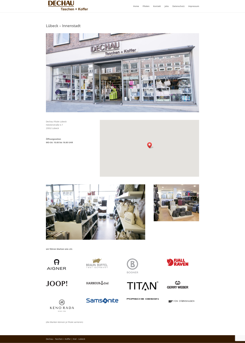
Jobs (167, 6)
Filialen (146, 6)
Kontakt (157, 6)
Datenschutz (178, 6)
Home (136, 6)
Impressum (193, 6)
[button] (150, 145)
